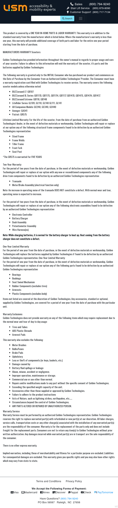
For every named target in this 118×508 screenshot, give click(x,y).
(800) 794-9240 (99, 4)
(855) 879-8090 (101, 8)
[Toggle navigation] (81, 18)
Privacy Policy (74, 481)
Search (68, 18)
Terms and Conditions (48, 481)
